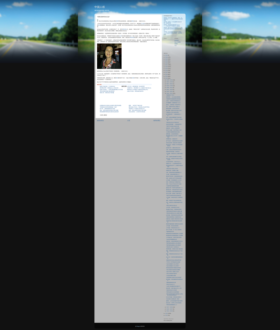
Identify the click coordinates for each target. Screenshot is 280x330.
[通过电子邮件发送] (100, 115)
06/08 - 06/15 (169, 87)
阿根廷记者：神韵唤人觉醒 (172, 170)
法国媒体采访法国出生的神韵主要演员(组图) (110, 105)
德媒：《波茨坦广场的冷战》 (136, 105)
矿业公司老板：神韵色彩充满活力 (173, 297)
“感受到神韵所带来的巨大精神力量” (174, 211)
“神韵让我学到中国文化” (171, 205)
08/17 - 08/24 (169, 83)
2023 (166, 61)
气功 (175, 45)
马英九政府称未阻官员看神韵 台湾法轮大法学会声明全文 (174, 294)
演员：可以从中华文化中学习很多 (173, 184)
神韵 (117, 21)
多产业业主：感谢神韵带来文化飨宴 (174, 140)
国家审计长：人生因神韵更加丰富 (173, 163)
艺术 (120, 36)
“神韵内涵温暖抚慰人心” (171, 304)
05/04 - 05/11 (169, 93)
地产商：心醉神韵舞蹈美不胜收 (107, 108)
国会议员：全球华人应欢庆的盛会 (173, 302)
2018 (166, 70)
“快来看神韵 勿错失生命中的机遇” (173, 277)
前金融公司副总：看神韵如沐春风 (173, 209)
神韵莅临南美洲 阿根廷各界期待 (173, 267)
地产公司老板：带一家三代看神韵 (173, 229)
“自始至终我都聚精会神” (171, 239)
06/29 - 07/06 (169, 85)
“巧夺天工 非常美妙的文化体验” (173, 262)
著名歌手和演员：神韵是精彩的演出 (174, 176)
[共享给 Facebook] (105, 115)
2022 (166, 63)
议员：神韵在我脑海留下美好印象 (173, 117)
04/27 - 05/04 (169, 307)
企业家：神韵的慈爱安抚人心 (173, 174)
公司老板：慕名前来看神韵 (172, 225)
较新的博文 (100, 120)
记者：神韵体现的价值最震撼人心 (173, 172)
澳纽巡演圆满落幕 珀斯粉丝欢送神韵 (174, 224)
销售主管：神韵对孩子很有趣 (107, 92)
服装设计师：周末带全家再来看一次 (174, 187)
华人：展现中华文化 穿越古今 (173, 106)
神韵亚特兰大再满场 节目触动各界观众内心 (137, 89)
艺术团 (142, 23)
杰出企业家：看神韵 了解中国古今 (174, 193)
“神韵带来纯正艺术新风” (171, 290)
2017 (166, 72)
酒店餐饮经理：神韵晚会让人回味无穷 (109, 88)
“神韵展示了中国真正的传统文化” (137, 108)
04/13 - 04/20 (169, 311)
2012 (166, 315)
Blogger (138, 326)
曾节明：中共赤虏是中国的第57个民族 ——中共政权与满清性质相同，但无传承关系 (173, 33)
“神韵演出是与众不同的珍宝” (172, 122)
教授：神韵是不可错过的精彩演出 (173, 200)
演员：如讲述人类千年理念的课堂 (173, 178)
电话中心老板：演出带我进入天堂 (173, 130)
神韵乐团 (132, 37)
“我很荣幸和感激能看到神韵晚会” (173, 98)
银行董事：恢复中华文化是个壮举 (173, 110)
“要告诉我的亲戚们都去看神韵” (107, 91)
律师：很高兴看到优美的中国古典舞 (137, 110)
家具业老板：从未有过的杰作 (172, 108)
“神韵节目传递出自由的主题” (172, 126)
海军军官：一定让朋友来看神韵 (173, 97)
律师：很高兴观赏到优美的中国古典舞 (109, 110)
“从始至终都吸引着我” (171, 275)
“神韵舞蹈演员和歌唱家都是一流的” (108, 107)
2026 (166, 55)
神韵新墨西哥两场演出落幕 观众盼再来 (109, 111)
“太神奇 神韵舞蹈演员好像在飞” (173, 286)
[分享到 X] (103, 115)
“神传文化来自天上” (170, 284)
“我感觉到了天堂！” (170, 95)
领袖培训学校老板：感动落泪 (172, 151)
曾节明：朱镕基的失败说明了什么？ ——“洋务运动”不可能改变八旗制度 (172, 25)
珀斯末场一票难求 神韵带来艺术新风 (174, 218)
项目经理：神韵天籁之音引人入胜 (173, 288)
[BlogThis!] (102, 115)
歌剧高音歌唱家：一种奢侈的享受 (173, 124)
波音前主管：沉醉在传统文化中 (173, 147)
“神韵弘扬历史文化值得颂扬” (172, 292)
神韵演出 (124, 29)
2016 (166, 74)
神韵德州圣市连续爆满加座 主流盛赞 (174, 233)
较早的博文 (156, 120)
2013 (166, 313)
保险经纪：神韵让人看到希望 (172, 128)
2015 (166, 76)
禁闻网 (176, 43)
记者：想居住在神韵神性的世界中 (173, 149)
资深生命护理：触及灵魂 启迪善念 (174, 142)
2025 (166, 57)
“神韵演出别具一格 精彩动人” (172, 247)
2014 (166, 78)
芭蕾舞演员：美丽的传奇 (171, 138)
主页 (128, 120)
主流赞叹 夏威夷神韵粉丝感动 (173, 132)
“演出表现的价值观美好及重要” (173, 269)
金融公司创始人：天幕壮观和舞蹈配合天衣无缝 (111, 89)
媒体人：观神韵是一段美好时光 (173, 104)
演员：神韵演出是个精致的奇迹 (173, 182)
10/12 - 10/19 (169, 81)
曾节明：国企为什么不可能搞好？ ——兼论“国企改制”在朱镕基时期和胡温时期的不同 (173, 29)
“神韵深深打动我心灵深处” (172, 168)
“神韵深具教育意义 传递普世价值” (173, 217)
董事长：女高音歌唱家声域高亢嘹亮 (174, 300)
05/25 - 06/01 (169, 91)
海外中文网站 (177, 42)
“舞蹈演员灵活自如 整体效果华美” (173, 260)
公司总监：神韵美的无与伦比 (172, 207)
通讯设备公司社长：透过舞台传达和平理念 (139, 107)
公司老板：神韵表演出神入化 (172, 227)
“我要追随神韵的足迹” (171, 282)
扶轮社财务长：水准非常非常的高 (137, 111)
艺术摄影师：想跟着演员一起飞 (173, 102)
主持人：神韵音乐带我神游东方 (173, 100)
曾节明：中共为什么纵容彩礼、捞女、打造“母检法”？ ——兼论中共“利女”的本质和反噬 (173, 19)
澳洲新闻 (176, 40)
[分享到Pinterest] (106, 115)
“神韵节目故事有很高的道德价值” (173, 195)
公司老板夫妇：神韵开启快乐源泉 (173, 237)
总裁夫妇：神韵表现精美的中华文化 (174, 241)
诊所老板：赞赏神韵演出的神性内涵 (174, 215)
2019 (166, 68)
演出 (99, 25)
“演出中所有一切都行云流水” (172, 271)
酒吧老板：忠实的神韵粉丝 (172, 134)
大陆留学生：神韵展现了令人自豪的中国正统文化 (139, 88)
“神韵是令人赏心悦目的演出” (172, 112)
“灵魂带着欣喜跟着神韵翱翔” (172, 185)
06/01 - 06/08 (169, 89)
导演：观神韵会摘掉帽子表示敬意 (173, 156)
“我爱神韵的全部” (170, 231)
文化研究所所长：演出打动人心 (173, 161)
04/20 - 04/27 (169, 309)
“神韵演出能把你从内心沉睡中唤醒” (174, 213)
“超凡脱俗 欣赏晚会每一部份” (172, 299)
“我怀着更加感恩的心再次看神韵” (173, 243)
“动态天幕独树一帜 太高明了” (172, 264)
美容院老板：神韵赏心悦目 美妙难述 (174, 248)
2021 (166, 64)
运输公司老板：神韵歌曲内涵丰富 (135, 91)
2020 (166, 66)
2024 (166, 59)
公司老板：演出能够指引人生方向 (173, 180)
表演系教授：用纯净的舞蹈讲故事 (173, 191)
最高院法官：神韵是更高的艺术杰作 (174, 189)
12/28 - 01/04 (169, 80)
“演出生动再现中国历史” (171, 273)
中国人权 (99, 6)
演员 (117, 77)
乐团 (133, 77)
